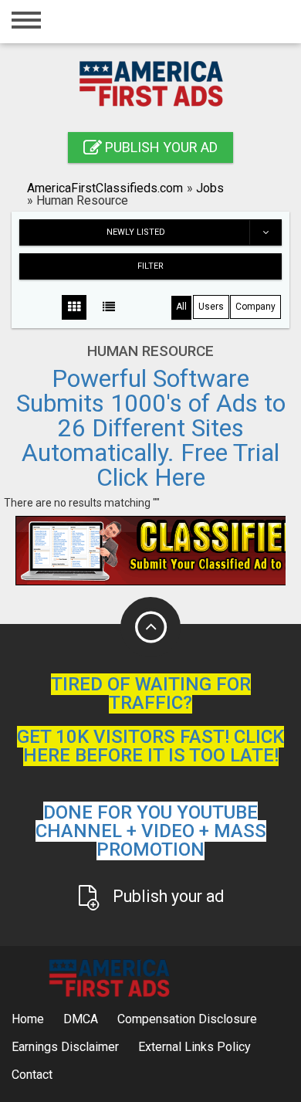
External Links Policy (194, 1046)
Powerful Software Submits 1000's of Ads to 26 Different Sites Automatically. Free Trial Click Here (151, 428)
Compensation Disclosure (187, 1019)
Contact (32, 1074)
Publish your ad (160, 147)
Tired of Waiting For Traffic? (151, 693)
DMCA (80, 1019)
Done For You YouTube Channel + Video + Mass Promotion (151, 831)
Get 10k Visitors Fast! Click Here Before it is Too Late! (150, 746)
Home (28, 1019)
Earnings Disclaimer (65, 1046)
